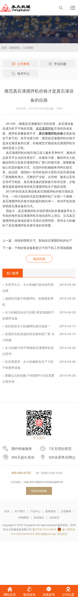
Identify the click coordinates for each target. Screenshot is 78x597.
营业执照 (62, 534)
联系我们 (39, 517)
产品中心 (35, 511)
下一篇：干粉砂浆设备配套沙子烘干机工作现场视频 (37, 248)
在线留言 (54, 517)
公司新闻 (28, 47)
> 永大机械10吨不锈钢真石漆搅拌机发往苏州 (39, 350)
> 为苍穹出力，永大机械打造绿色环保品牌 (39, 287)
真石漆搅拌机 (45, 128)
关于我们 (20, 511)
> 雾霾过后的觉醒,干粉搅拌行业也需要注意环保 (39, 378)
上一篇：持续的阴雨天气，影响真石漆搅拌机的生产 (37, 240)
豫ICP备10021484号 (44, 529)
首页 (4, 47)
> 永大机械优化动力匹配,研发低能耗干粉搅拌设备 (39, 315)
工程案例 (66, 511)
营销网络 (23, 517)
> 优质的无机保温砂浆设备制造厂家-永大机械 (39, 337)
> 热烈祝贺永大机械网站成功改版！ (39, 326)
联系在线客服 (39, 491)
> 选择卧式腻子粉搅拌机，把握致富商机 (39, 301)
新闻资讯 (15, 47)
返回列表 (39, 259)
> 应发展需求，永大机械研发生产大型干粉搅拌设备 (39, 364)
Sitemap (51, 534)
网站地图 (40, 534)
